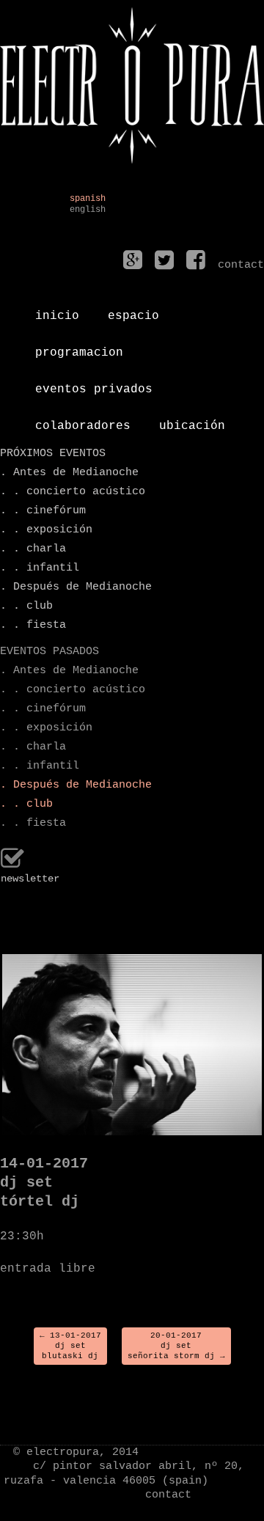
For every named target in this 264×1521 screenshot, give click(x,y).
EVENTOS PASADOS (49, 651)
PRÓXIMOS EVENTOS (53, 453)
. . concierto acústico (72, 491)
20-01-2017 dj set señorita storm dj (176, 1346)
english (88, 210)
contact (168, 1495)
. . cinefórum (43, 511)
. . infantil (39, 568)
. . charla (33, 549)
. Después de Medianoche (76, 587)
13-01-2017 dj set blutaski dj (70, 1346)
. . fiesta (33, 625)
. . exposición (46, 530)
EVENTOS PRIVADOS (94, 383)
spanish (88, 199)
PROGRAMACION (79, 347)
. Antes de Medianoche (69, 472)
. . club (26, 606)
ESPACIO (133, 310)
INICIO (57, 310)
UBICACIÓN (192, 420)
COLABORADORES (83, 420)
